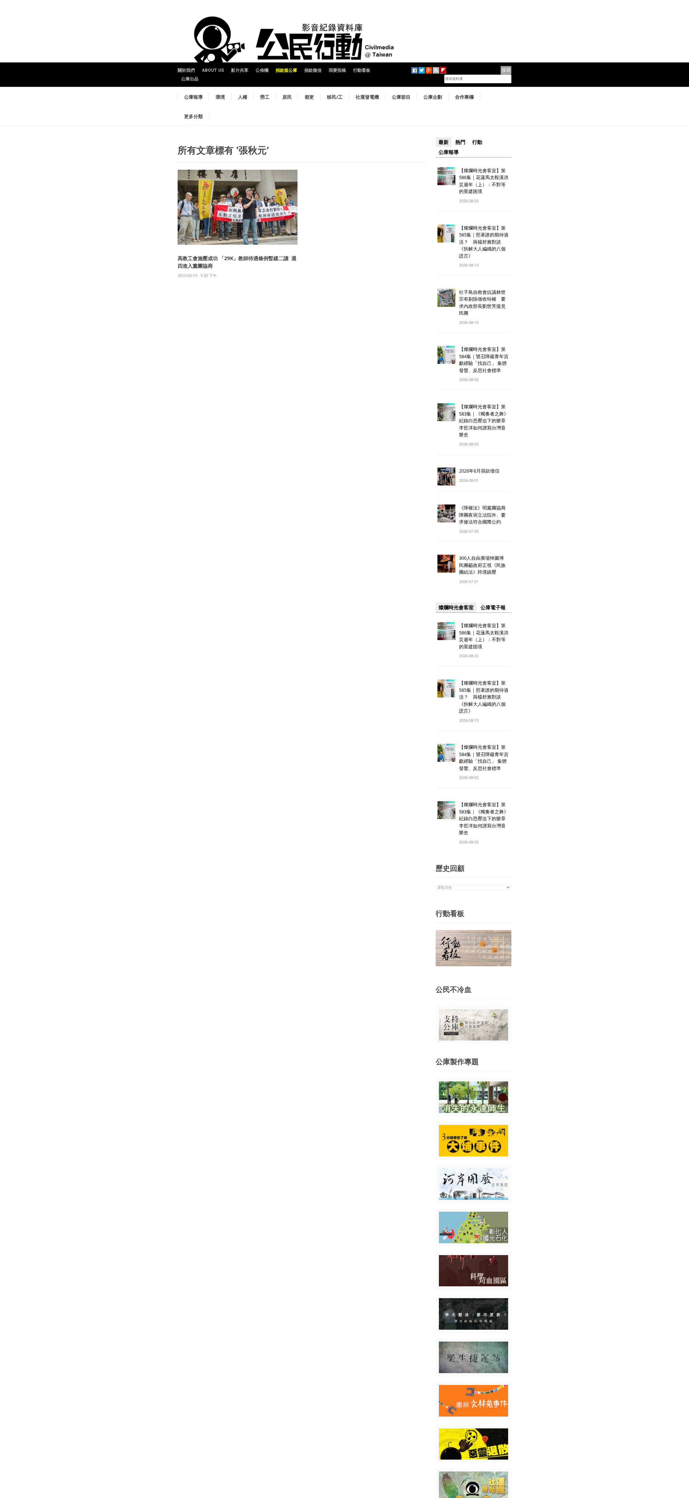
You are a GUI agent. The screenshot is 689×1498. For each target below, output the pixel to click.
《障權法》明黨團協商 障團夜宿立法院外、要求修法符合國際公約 (484, 514)
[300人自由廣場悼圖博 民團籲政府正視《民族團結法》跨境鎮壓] (446, 563)
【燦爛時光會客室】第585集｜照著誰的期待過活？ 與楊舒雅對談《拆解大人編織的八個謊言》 (483, 242)
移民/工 (335, 97)
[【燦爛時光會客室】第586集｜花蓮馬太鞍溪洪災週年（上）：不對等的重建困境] (446, 175)
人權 (242, 97)
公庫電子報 (493, 607)
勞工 (264, 97)
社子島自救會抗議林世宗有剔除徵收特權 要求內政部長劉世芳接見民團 (482, 302)
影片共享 (239, 70)
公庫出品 (189, 78)
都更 (309, 97)
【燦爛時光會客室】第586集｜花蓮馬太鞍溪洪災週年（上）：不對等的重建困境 (483, 181)
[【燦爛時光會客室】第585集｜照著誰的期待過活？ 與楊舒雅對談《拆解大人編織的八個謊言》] (446, 233)
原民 (287, 97)
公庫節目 (401, 97)
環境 (220, 97)
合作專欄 (464, 97)
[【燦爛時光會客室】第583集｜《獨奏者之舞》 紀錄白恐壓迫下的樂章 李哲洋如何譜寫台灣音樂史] (446, 412)
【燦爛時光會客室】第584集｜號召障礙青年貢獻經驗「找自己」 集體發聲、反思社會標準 (483, 360)
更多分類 (193, 116)
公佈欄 (262, 70)
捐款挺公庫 (286, 70)
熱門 (460, 142)
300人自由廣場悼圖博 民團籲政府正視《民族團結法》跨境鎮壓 (483, 565)
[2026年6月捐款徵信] (446, 476)
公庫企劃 (432, 97)
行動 (477, 142)
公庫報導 (193, 97)
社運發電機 (367, 97)
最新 (444, 142)
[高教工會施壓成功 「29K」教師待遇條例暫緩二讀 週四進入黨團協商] (237, 207)
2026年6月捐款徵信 (479, 471)
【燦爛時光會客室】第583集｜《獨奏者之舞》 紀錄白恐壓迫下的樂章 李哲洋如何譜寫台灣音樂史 (483, 420)
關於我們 (186, 70)
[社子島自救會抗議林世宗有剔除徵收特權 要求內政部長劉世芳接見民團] (446, 297)
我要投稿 (337, 70)
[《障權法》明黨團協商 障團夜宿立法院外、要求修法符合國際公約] (446, 513)
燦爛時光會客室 (456, 607)
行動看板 (361, 70)
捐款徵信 (313, 70)
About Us (213, 70)
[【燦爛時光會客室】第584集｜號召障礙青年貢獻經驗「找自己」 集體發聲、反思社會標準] (446, 354)
